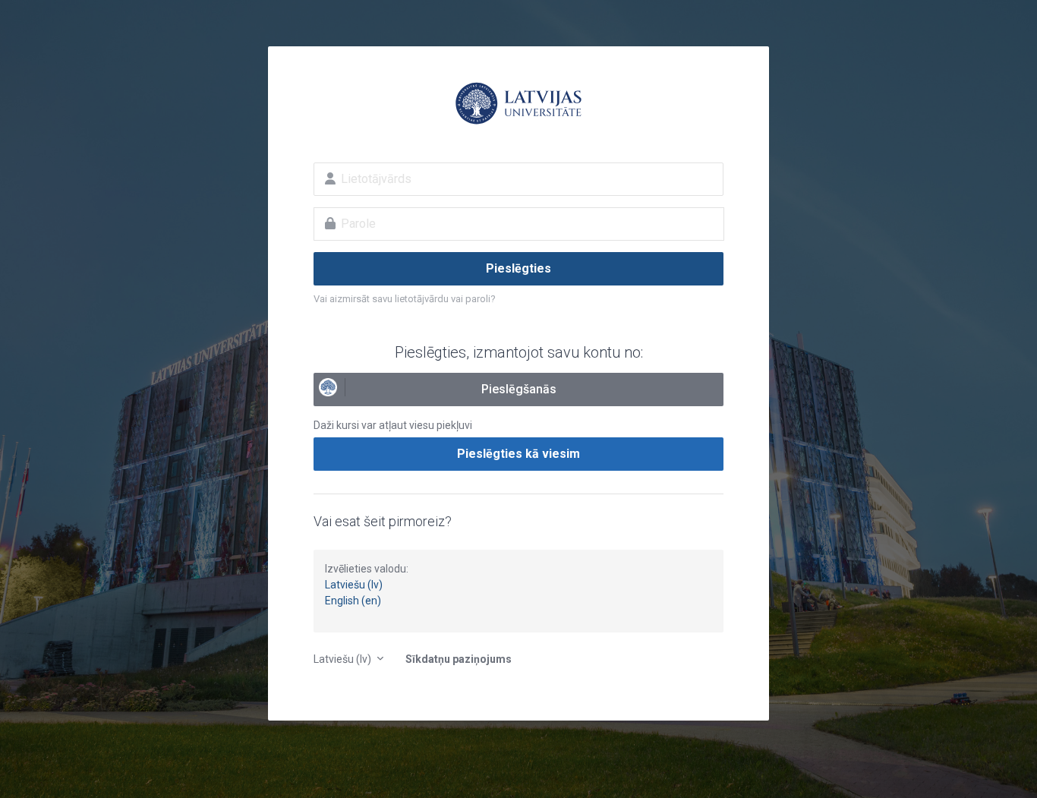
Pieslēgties (518, 268)
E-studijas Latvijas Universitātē (518, 103)
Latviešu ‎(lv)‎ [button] (344, 659)
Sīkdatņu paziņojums (458, 659)
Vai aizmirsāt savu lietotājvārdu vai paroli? (405, 298)
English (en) (353, 601)
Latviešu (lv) (354, 585)
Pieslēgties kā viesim (518, 453)
